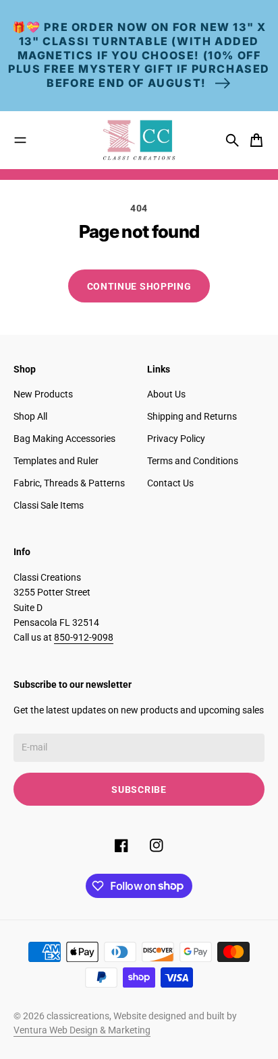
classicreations (78, 1015)
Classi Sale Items (48, 505)
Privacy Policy (176, 438)
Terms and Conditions (192, 460)
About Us (166, 394)
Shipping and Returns (192, 416)
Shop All (30, 416)
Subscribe (138, 789)
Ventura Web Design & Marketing (81, 1030)
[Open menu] (20, 140)
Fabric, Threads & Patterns (69, 483)
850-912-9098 (83, 637)
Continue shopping (139, 286)
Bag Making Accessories (64, 438)
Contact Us (170, 483)
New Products (43, 394)
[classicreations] (139, 140)
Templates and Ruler (56, 460)
